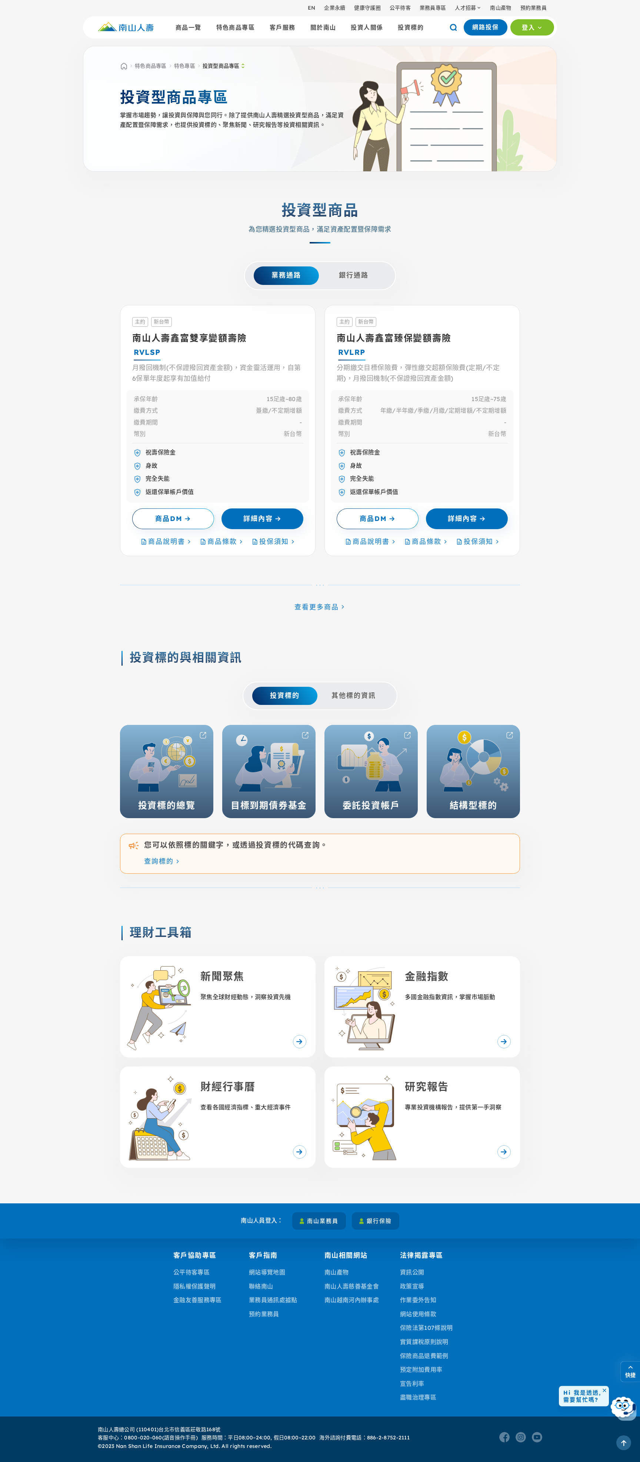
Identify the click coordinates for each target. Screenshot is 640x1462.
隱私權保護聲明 (194, 1286)
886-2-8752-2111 (388, 1437)
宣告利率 (412, 1383)
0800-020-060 (143, 1437)
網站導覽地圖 (267, 1272)
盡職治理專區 (418, 1397)
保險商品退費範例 (424, 1356)
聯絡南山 (261, 1286)
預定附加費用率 (421, 1369)
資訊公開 (412, 1272)
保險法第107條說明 (426, 1327)
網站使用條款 (418, 1314)
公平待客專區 (191, 1272)
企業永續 (334, 7)
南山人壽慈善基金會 (351, 1286)
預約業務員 (533, 7)
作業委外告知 (418, 1300)
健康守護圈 (367, 7)
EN (312, 7)
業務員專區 (433, 7)
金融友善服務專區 (197, 1300)
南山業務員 (323, 1220)
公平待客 (400, 7)
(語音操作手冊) (180, 1437)
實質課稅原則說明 (424, 1341)
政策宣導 (412, 1286)
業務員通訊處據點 (273, 1300)
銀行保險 (379, 1220)
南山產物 (500, 7)
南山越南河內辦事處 (351, 1300)
